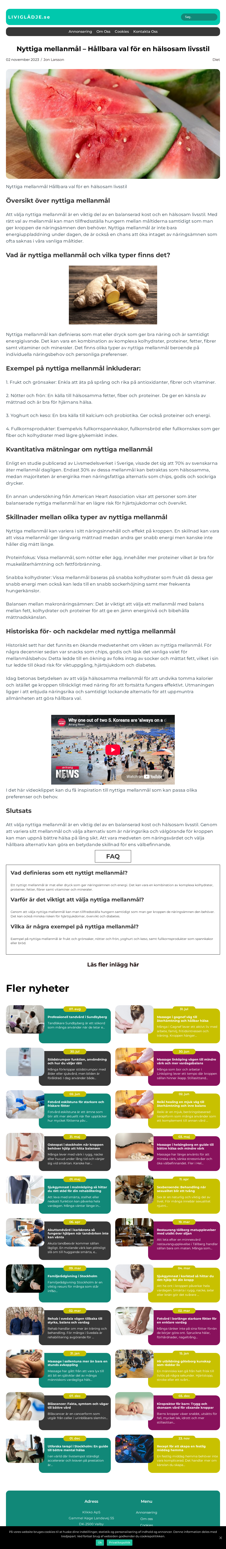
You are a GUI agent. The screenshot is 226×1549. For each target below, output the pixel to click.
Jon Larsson (53, 60)
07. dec (75, 1396)
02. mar (75, 1311)
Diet (216, 60)
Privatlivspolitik (119, 1542)
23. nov (184, 1438)
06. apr (74, 1222)
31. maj (75, 1137)
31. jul (184, 1009)
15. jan (184, 1353)
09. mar (75, 1268)
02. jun (75, 1094)
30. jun (184, 1051)
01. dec (75, 1438)
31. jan (75, 1353)
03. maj (184, 1137)
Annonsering (80, 31)
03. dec (184, 1396)
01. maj (75, 1179)
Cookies (122, 31)
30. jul (74, 1051)
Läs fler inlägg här (113, 964)
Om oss (103, 31)
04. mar (184, 1268)
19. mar (184, 1222)
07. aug (75, 1009)
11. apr (184, 1179)
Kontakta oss (145, 31)
